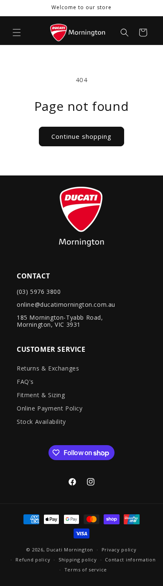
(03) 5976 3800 (39, 292)
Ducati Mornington (69, 549)
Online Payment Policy (50, 408)
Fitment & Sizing (41, 395)
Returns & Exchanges (48, 368)
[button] (17, 32)
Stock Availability (41, 422)
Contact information (130, 559)
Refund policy (32, 559)
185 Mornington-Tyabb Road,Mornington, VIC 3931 (60, 320)
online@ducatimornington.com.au (66, 304)
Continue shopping (81, 136)
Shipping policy (78, 559)
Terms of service (85, 569)
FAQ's (25, 382)
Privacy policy (119, 549)
